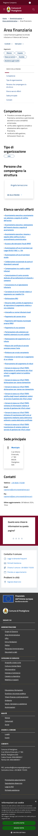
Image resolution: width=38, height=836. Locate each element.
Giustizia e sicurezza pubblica (15, 693)
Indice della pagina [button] (13, 69)
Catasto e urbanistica (12, 676)
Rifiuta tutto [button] (19, 828)
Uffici (7, 638)
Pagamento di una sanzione (15, 327)
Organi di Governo (11, 631)
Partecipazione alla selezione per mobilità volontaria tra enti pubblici (16, 333)
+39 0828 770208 (17, 482)
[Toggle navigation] (4, 9)
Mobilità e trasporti (12, 679)
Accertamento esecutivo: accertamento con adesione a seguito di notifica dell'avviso (18, 218)
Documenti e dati (11, 652)
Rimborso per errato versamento (17, 352)
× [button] (35, 801)
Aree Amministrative (12, 635)
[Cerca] (33, 9)
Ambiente (8, 700)
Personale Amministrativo (14, 648)
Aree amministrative (10, 21)
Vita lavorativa (10, 669)
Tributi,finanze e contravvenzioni (16, 697)
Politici (7, 645)
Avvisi (7, 724)
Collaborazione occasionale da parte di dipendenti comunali (18, 262)
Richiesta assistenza (12, 790)
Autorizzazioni (10, 707)
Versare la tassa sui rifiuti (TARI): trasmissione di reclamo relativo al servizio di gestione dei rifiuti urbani (17, 427)
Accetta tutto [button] (19, 823)
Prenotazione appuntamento (15, 780)
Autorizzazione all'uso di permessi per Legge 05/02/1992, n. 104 (18, 249)
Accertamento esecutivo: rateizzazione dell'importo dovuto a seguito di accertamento (18, 227)
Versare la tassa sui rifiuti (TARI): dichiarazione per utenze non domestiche (19, 388)
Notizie (7, 717)
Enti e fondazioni (11, 641)
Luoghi (7, 734)
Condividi (8, 44)
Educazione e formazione (14, 690)
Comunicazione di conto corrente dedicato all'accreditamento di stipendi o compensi (18, 278)
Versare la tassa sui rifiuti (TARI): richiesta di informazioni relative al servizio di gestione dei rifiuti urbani (17, 405)
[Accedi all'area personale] (30, 2)
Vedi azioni (18, 44)
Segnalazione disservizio (13, 783)
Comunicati (9, 721)
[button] (19, 832)
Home (5, 18)
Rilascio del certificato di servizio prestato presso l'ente (16, 346)
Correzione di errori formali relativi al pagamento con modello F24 (18, 292)
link (9, 818)
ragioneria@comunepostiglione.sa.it (17, 489)
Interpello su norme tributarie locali (18, 312)
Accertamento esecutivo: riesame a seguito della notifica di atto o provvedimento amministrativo (17, 237)
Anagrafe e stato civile (13, 662)
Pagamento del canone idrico (15, 316)
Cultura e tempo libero (13, 666)
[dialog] (19, 817)
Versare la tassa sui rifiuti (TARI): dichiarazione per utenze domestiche (17, 381)
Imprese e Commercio (12, 673)
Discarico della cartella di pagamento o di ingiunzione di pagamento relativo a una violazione (18, 305)
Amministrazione (16, 18)
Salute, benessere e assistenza (16, 704)
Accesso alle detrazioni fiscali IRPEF (18, 243)
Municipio (15, 447)
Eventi (7, 737)
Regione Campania (9, 2)
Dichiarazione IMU (11, 298)
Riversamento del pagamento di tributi (19, 363)
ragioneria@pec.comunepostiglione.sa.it (18, 496)
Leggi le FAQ (9, 786)
